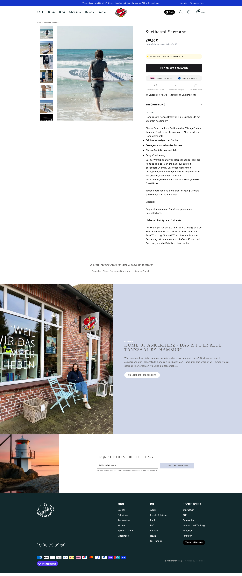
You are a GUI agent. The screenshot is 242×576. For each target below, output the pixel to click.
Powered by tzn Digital (194, 561)
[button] (121, 271)
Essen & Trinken (126, 530)
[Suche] (180, 12)
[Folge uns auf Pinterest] (57, 545)
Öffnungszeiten (197, 3)
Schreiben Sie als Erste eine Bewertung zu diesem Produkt (121, 271)
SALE (40, 12)
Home (39, 22)
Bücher (121, 510)
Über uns (75, 12)
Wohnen (122, 525)
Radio (102, 12)
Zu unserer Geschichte (142, 375)
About (153, 510)
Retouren (187, 536)
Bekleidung (123, 515)
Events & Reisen (158, 515)
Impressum (188, 510)
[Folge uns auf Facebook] (39, 545)
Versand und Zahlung (194, 525)
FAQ (152, 525)
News (153, 536)
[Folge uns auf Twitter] (45, 545)
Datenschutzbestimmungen (143, 470)
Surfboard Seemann (51, 22)
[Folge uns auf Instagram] (51, 545)
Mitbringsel (123, 536)
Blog (62, 12)
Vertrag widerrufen (194, 542)
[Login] (189, 12)
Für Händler (156, 541)
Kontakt (183, 3)
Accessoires (124, 520)
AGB (185, 515)
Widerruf (187, 530)
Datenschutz (189, 520)
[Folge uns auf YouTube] (63, 545)
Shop (51, 12)
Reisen (89, 12)
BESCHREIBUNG (155, 104)
